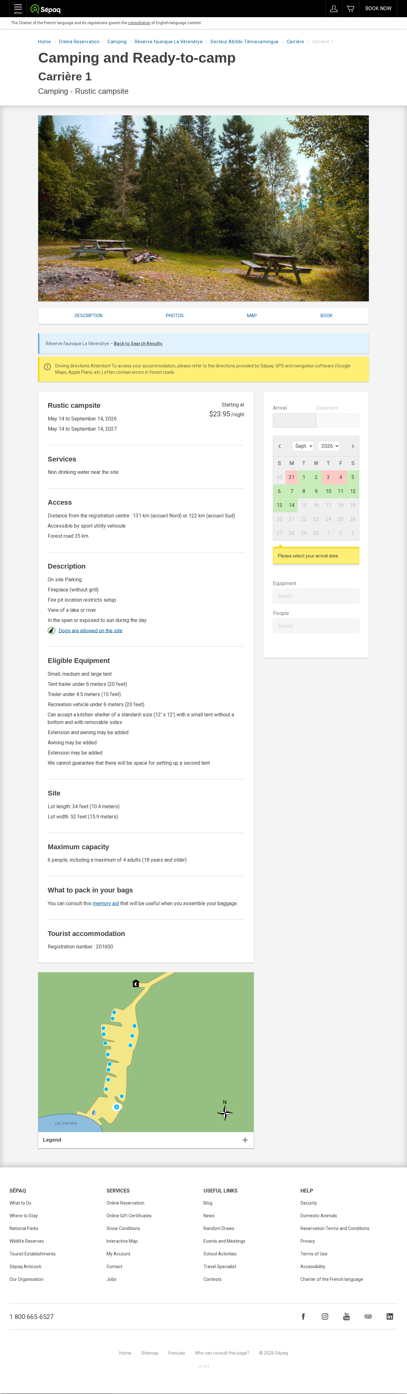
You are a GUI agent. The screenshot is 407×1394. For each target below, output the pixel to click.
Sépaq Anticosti (25, 1266)
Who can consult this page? (222, 1353)
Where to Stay (24, 1215)
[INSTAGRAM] (325, 1316)
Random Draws (219, 1228)
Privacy (307, 1241)
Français (176, 1353)
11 (340, 491)
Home (44, 41)
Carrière (295, 41)
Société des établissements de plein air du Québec (45, 9)
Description (88, 315)
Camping (117, 41)
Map (252, 315)
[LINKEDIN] (389, 1316)
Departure (327, 408)
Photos (175, 315)
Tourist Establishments (33, 1253)
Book (326, 315)
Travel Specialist (220, 1266)
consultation (139, 23)
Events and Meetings (224, 1241)
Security (308, 1203)
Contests (213, 1279)
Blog (208, 1203)
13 (279, 505)
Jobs (111, 1279)
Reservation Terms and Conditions (334, 1228)
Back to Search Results (138, 343)
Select (285, 596)
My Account (118, 1253)
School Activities (220, 1253)
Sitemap (149, 1353)
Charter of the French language (331, 1279)
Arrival (280, 408)
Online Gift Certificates (129, 1215)
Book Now (378, 8)
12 (353, 491)
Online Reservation (79, 41)
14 (291, 505)
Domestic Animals (318, 1215)
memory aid (106, 903)
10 (328, 491)
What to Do (20, 1203)
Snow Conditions (123, 1228)
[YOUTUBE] (346, 1316)
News (209, 1215)
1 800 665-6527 (31, 1317)
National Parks (24, 1228)
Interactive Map (122, 1241)
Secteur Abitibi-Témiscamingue (244, 41)
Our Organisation (27, 1279)
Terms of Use (314, 1253)
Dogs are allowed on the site (90, 630)
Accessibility (312, 1266)
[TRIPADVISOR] (368, 1316)
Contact (114, 1266)
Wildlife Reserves (27, 1241)
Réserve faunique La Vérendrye (169, 41)
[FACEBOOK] (303, 1316)
